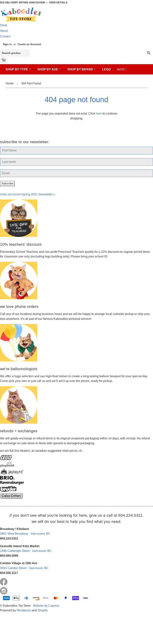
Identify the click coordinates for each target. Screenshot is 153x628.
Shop (3, 25)
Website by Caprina (46, 605)
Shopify (43, 610)
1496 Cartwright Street (26, 550)
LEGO (106, 69)
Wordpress (24, 610)
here (99, 113)
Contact (5, 36)
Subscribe (7, 183)
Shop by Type (17, 69)
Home (10, 83)
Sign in (7, 44)
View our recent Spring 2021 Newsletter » (27, 194)
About (4, 30)
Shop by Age (48, 69)
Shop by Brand (80, 69)
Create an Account (29, 44)
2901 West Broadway (25, 533)
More (121, 69)
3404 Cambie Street (24, 568)
